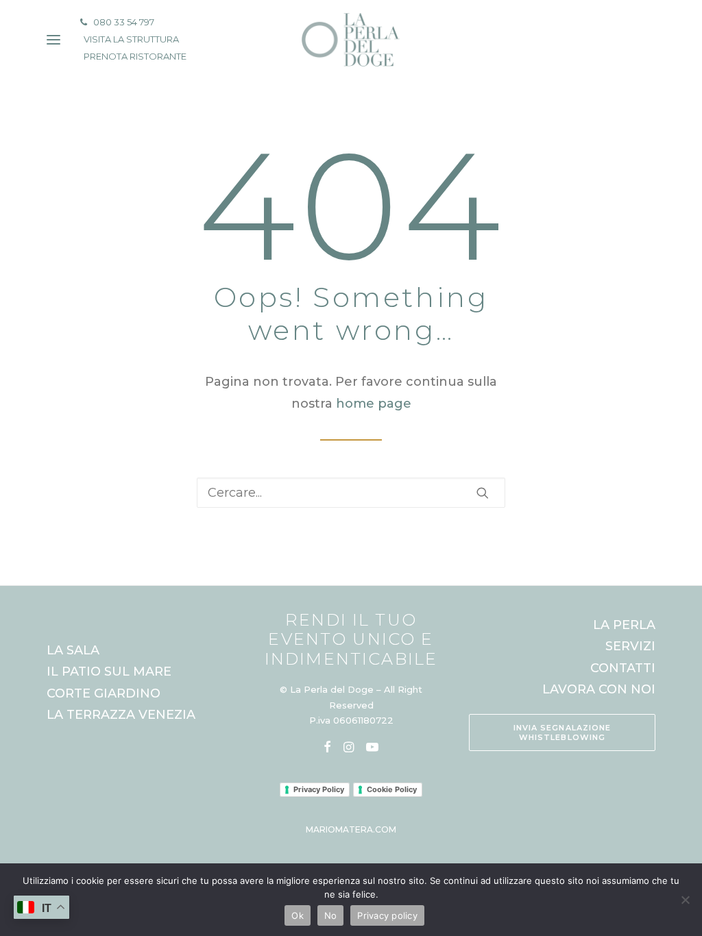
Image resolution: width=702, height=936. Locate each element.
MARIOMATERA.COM (351, 829)
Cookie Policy (392, 789)
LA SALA (73, 650)
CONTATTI (622, 668)
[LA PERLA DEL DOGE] (351, 39)
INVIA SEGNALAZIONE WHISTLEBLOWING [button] (563, 732)
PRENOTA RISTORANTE (135, 56)
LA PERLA (624, 624)
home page (373, 403)
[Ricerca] (351, 493)
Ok (297, 915)
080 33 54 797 (123, 21)
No (330, 915)
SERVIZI (630, 646)
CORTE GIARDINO (103, 693)
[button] (482, 492)
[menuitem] (131, 22)
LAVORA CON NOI (598, 689)
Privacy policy (387, 915)
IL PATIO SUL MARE (109, 671)
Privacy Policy (318, 789)
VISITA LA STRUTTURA (131, 39)
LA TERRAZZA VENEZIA (121, 714)
